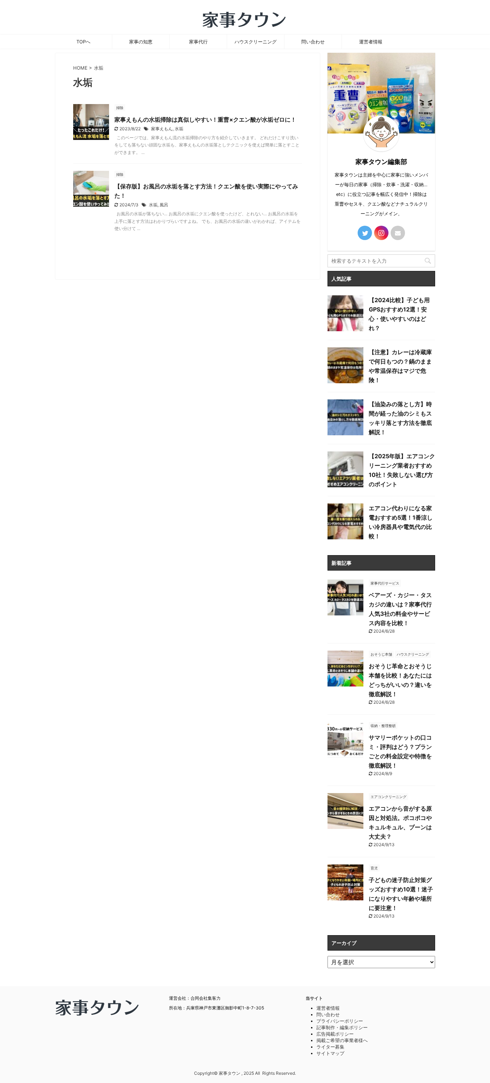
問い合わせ (313, 41)
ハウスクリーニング (256, 41)
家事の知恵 (140, 41)
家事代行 (198, 41)
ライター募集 (330, 1047)
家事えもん (162, 128)
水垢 (179, 128)
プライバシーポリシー (339, 1021)
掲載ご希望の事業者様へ (342, 1040)
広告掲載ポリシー (335, 1034)
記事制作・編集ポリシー (342, 1027)
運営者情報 (370, 41)
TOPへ (83, 41)
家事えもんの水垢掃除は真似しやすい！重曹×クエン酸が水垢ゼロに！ (205, 119)
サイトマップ (330, 1053)
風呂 (164, 204)
